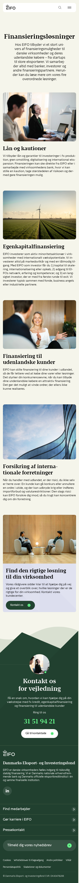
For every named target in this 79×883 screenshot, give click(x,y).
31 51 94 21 (39, 722)
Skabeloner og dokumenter (37, 867)
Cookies (7, 860)
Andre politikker (54, 860)
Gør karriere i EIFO (17, 819)
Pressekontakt (14, 830)
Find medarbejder (16, 809)
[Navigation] (69, 7)
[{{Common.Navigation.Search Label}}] (59, 7)
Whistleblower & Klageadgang (29, 860)
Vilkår (68, 860)
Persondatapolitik (12, 867)
